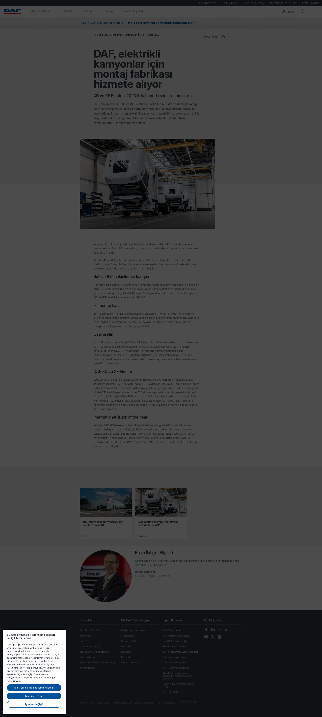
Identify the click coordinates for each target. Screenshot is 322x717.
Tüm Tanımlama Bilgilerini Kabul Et (34, 687)
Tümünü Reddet (34, 696)
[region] (34, 672)
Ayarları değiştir (34, 704)
